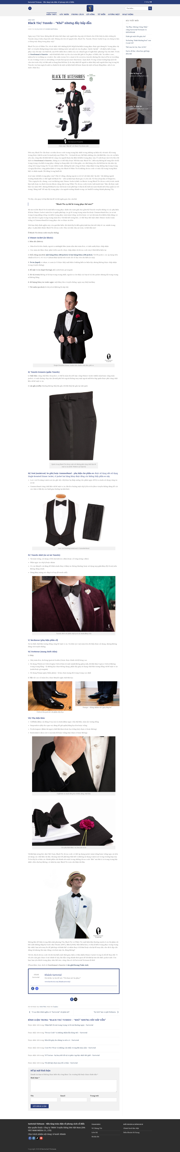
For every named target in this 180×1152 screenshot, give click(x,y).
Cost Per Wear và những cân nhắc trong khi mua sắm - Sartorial (70, 1048)
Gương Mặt (114, 14)
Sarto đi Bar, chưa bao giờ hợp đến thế (137, 52)
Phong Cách (77, 14)
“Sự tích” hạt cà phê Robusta (105, 1012)
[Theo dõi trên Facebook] (145, 2)
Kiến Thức (51, 14)
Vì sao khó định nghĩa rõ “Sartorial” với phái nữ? (50, 1012)
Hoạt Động (127, 14)
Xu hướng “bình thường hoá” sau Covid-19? (138, 41)
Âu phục (55, 1007)
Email (62, 1096)
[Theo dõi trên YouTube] (151, 2)
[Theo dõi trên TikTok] (149, 2)
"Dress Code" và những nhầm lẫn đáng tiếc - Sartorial (66, 1033)
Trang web (94, 1096)
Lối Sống (90, 14)
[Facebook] (32, 988)
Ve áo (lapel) (35, 262)
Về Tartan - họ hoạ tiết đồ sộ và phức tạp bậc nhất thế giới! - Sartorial (72, 1055)
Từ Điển (101, 14)
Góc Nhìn (64, 14)
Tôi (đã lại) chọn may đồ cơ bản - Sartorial (61, 1063)
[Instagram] (36, 988)
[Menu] (30, 8)
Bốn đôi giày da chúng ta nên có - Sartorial (62, 1040)
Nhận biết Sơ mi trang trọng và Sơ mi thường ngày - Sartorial (69, 1025)
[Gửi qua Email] (75, 999)
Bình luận (35, 1078)
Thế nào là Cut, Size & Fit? (136, 47)
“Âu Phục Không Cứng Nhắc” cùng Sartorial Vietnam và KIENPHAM (137, 29)
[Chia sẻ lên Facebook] (72, 999)
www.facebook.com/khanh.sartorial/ (58, 982)
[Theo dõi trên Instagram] (147, 2)
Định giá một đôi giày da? (136, 36)
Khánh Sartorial (52, 29)
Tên (32, 1096)
